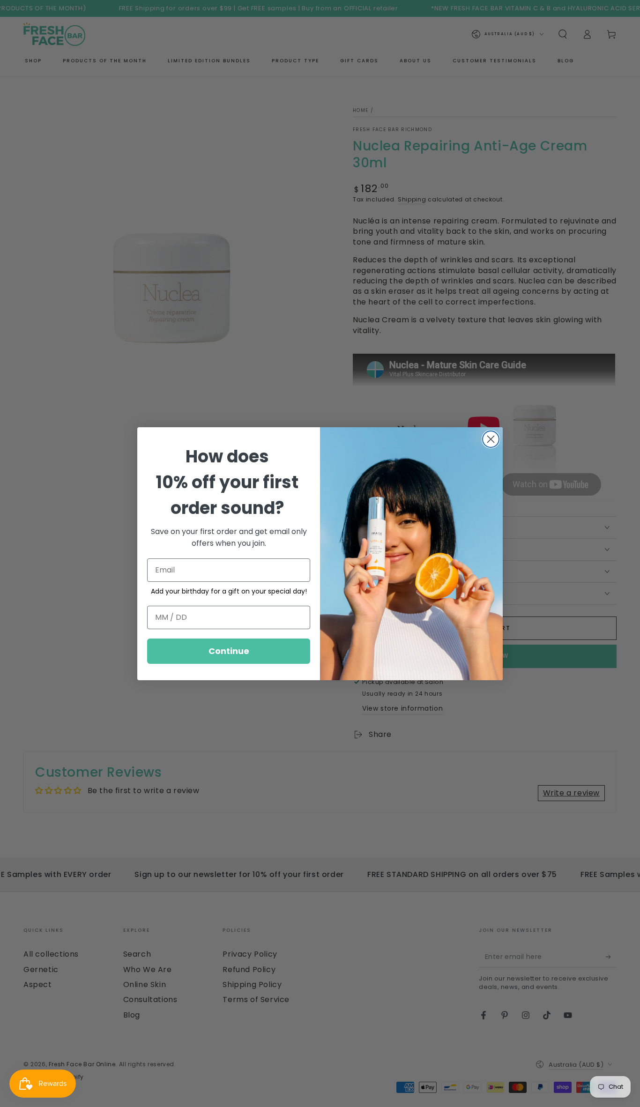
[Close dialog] (491, 439)
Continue (228, 651)
